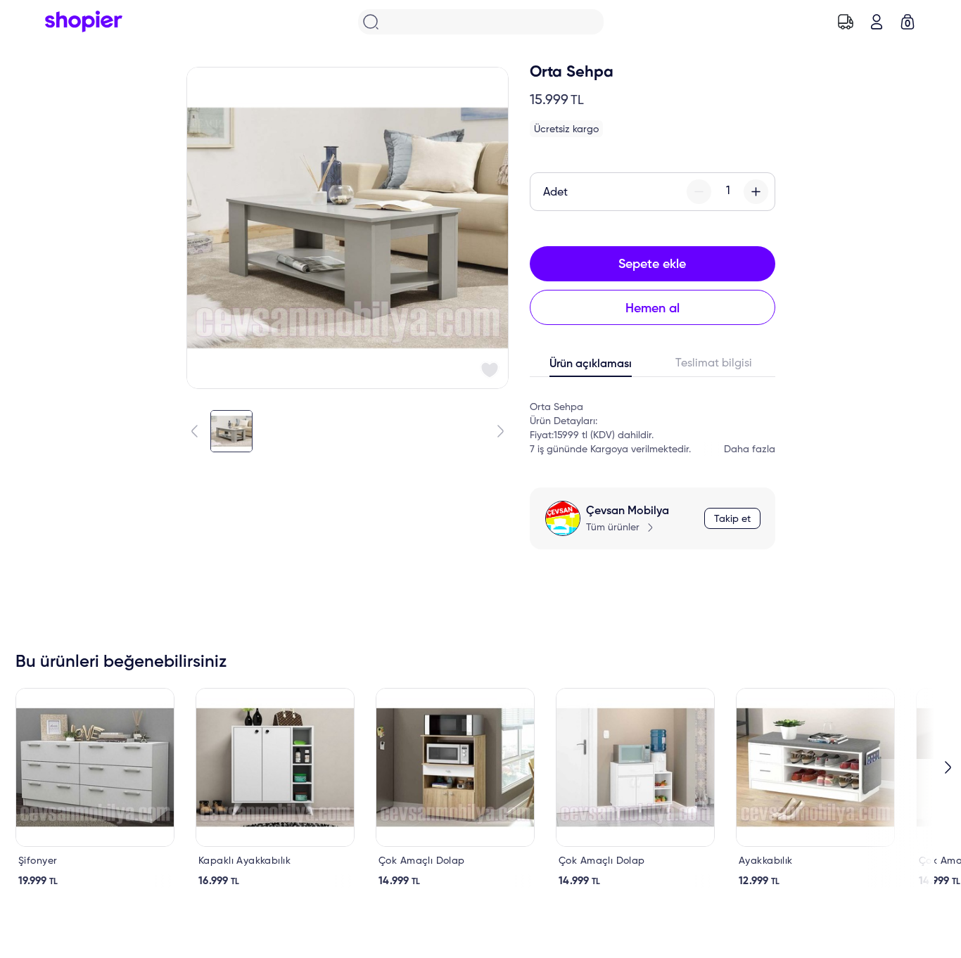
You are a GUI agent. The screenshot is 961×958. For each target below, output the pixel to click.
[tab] (591, 367)
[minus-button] (699, 191)
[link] (94, 788)
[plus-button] (756, 191)
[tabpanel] (652, 421)
